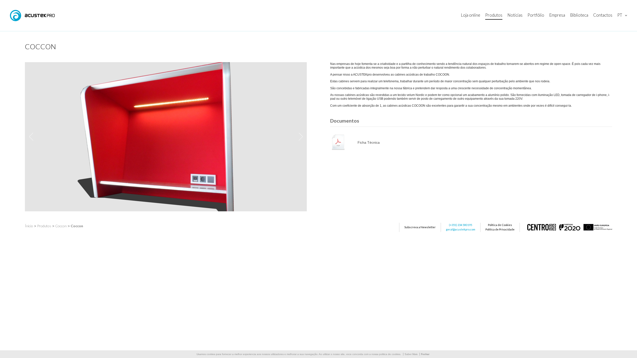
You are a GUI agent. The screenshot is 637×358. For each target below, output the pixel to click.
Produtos (44, 226)
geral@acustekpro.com (460, 229)
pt (619, 15)
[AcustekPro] (32, 15)
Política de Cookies (500, 224)
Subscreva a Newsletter (420, 227)
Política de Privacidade (500, 229)
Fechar (425, 354)
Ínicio (29, 226)
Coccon (61, 226)
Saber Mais (411, 354)
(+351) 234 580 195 (460, 224)
